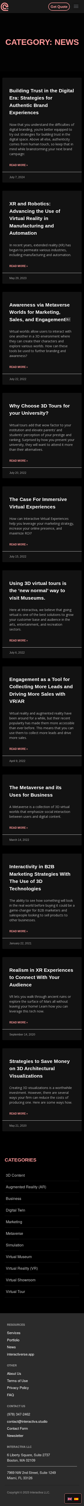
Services (14, 1332)
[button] (76, 6)
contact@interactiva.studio (27, 1421)
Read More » (18, 165)
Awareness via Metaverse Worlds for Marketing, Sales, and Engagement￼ (39, 312)
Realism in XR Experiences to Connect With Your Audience (41, 977)
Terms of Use (17, 1380)
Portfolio (13, 1339)
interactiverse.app (20, 1354)
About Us (14, 1373)
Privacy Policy (18, 1387)
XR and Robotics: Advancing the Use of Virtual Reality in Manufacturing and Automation (34, 218)
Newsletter (15, 1435)
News (11, 1346)
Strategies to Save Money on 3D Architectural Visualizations (39, 1069)
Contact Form (17, 1428)
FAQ (10, 1394)
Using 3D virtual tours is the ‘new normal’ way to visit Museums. (37, 591)
